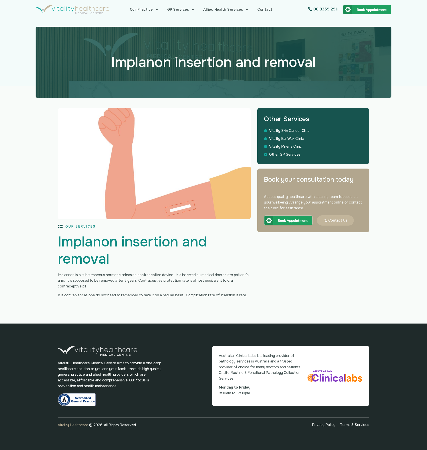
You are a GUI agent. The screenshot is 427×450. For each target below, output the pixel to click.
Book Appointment (372, 9)
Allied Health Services (223, 9)
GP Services (178, 9)
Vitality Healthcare (73, 425)
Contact (264, 9)
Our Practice (141, 9)
